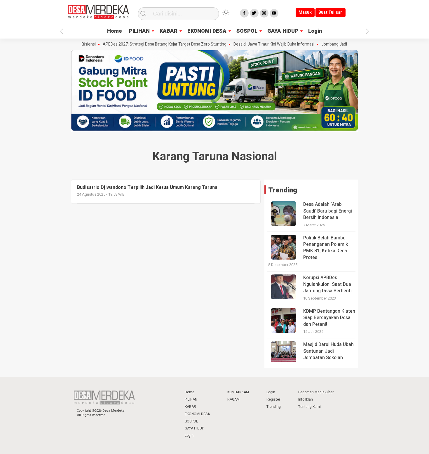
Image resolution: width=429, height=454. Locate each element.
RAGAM (233, 399)
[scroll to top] (410, 444)
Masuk (305, 12)
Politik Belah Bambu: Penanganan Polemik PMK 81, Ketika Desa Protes (325, 247)
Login (315, 31)
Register (273, 399)
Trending (273, 406)
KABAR (168, 31)
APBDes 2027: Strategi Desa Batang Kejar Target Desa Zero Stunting (153, 44)
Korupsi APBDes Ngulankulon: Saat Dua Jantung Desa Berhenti (327, 284)
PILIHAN (139, 31)
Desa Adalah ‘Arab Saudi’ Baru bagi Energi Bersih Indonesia (327, 211)
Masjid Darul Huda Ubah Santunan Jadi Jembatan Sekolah (328, 351)
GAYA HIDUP (282, 31)
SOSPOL (246, 31)
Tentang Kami (309, 406)
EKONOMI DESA (206, 31)
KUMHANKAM (238, 392)
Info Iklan (305, 399)
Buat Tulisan (330, 12)
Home (114, 31)
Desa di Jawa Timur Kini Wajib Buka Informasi (262, 44)
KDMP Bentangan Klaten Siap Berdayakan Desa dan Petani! (329, 318)
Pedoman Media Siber (316, 392)
